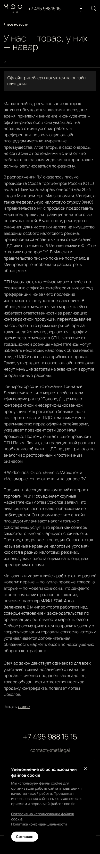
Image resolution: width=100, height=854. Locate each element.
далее (24, 706)
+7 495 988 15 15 (44, 9)
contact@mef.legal (50, 750)
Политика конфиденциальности (39, 824)
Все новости (17, 24)
